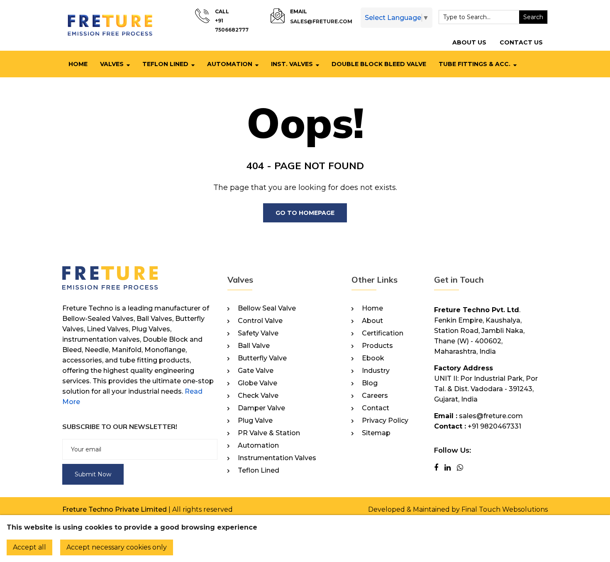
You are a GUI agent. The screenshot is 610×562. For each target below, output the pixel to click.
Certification (382, 333)
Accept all (29, 547)
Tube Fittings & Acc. (474, 64)
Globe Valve (257, 383)
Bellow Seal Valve (267, 308)
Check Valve (258, 395)
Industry (376, 371)
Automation (229, 64)
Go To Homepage (305, 213)
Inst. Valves (292, 64)
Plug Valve (255, 420)
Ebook (373, 358)
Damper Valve (261, 408)
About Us (469, 42)
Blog (370, 383)
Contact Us (521, 42)
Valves (112, 64)
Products (377, 346)
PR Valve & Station (269, 433)
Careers (375, 395)
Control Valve (260, 321)
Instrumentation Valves (277, 458)
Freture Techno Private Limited (114, 509)
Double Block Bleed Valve (379, 64)
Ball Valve (254, 346)
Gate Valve (255, 371)
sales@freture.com (321, 21)
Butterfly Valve (262, 358)
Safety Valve (258, 333)
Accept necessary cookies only (116, 547)
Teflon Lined (165, 64)
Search (533, 17)
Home (78, 64)
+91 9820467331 (494, 426)
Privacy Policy (385, 420)
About (372, 321)
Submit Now (93, 474)
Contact (375, 408)
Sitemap (376, 433)
